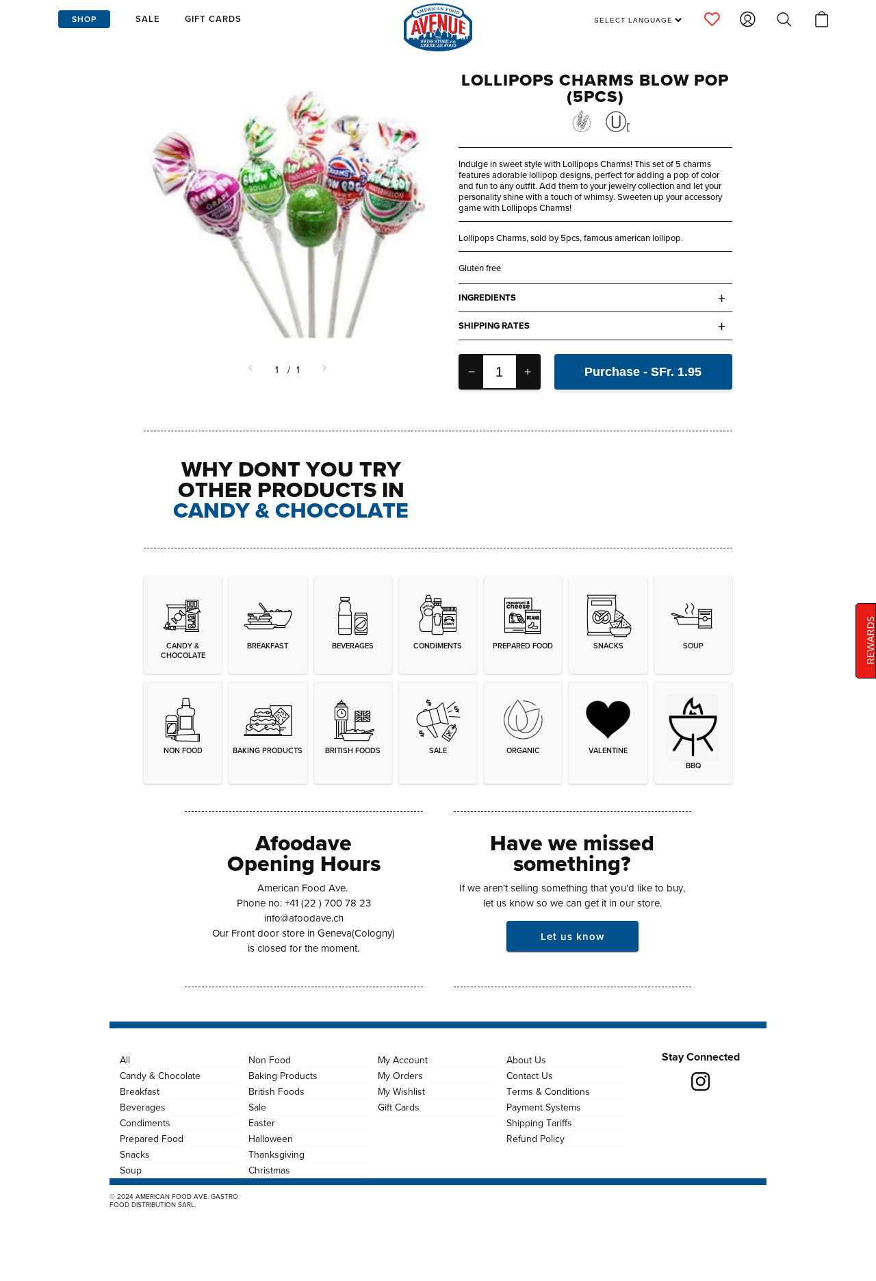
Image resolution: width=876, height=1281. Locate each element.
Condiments (145, 1123)
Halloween (270, 1138)
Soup (131, 1170)
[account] (712, 19)
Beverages (143, 1107)
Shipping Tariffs (539, 1123)
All (125, 1060)
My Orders (400, 1075)
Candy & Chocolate (160, 1075)
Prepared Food (151, 1138)
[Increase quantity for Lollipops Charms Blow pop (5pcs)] (527, 371)
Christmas (269, 1170)
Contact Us (529, 1075)
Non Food (269, 1060)
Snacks (135, 1154)
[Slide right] (323, 370)
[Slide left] (252, 370)
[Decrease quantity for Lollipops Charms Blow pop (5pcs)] (471, 371)
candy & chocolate (291, 510)
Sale (257, 1107)
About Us (526, 1060)
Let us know (572, 936)
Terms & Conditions (548, 1091)
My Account (403, 1060)
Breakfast (139, 1091)
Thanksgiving (276, 1154)
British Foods (276, 1091)
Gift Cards (399, 1107)
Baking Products (283, 1075)
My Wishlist (401, 1091)
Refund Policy (535, 1138)
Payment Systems (543, 1107)
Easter (261, 1123)
